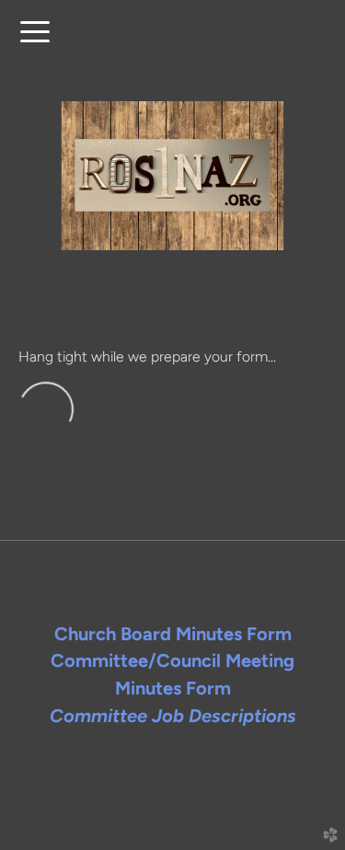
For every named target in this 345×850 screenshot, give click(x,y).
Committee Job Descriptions (173, 716)
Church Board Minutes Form (173, 634)
